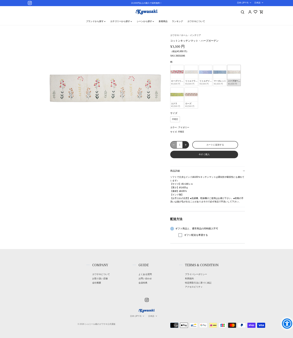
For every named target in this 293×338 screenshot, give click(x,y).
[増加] (185, 144)
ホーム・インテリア (191, 35)
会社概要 (96, 282)
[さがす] (242, 12)
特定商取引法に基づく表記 (198, 282)
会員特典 (143, 282)
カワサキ (174, 35)
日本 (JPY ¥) (242, 3)
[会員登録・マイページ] (250, 12)
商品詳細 (175, 171)
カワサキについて (101, 274)
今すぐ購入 (204, 154)
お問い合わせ (145, 278)
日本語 (257, 3)
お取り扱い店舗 (100, 278)
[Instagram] (30, 3)
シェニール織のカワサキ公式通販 (100, 324)
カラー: (174, 127)
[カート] (261, 12)
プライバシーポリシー (196, 274)
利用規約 (189, 278)
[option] (105, 88)
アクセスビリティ (194, 287)
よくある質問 (145, 274)
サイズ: (174, 132)
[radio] (177, 75)
